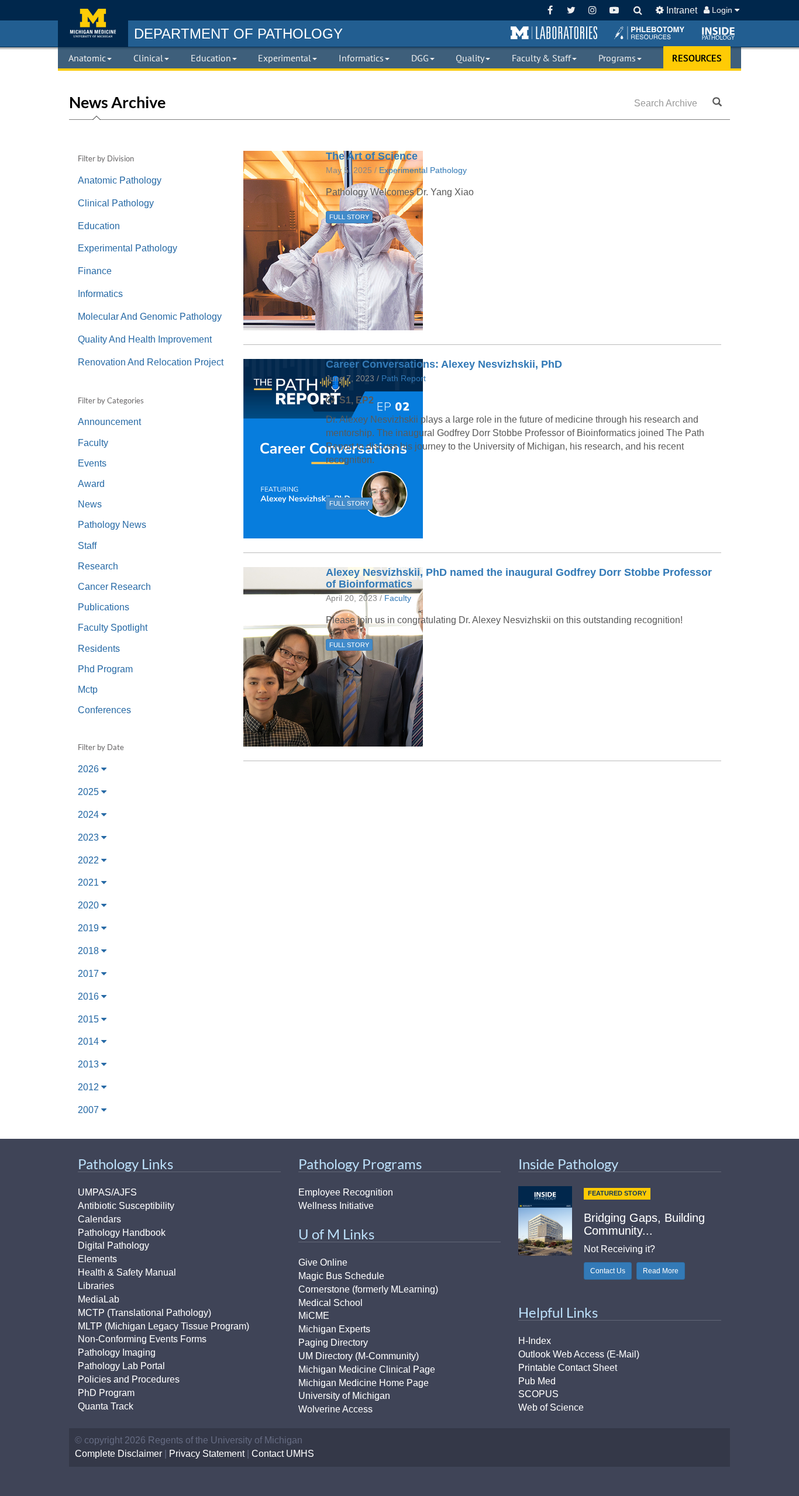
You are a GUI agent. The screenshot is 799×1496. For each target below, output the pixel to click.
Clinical (148, 58)
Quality (470, 58)
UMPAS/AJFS (107, 1192)
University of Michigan (344, 1396)
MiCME (313, 1316)
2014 (89, 1041)
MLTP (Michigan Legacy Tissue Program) (163, 1326)
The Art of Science (372, 156)
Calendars (99, 1219)
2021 (89, 882)
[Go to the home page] (93, 23)
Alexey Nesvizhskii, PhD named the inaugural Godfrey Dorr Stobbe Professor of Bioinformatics (519, 577)
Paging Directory (333, 1343)
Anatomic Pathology (119, 180)
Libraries (96, 1286)
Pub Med (537, 1381)
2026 (89, 769)
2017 (89, 974)
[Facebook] (550, 10)
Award (91, 484)
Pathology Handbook (122, 1233)
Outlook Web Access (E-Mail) (578, 1354)
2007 (89, 1110)
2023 (89, 837)
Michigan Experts (334, 1329)
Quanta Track (105, 1406)
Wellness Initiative (336, 1206)
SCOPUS (538, 1394)
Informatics (361, 58)
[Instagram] (593, 10)
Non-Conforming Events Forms (142, 1339)
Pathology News (112, 525)
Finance (95, 271)
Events (92, 463)
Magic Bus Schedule (341, 1276)
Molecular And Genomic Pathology (150, 317)
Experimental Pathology (127, 248)
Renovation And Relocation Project (150, 362)
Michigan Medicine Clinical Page (366, 1369)
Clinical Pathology (116, 203)
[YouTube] (614, 10)
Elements (97, 1259)
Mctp (88, 690)
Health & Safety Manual (127, 1272)
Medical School (330, 1303)
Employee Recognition (345, 1192)
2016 (89, 996)
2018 (89, 951)
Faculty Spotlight (112, 628)
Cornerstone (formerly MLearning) (368, 1289)
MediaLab (98, 1299)
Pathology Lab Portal (121, 1366)
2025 (89, 792)
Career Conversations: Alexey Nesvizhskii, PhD (444, 364)
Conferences (104, 710)
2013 (89, 1064)
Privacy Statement (206, 1454)
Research (98, 566)
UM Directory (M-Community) (358, 1356)
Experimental (284, 58)
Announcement (109, 422)
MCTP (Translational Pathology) (144, 1313)
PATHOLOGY (238, 34)
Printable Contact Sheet (567, 1368)
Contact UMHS (283, 1454)
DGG (420, 58)
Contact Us (607, 1271)
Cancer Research (114, 587)
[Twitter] (571, 10)
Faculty (93, 443)
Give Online (322, 1262)
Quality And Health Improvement (145, 339)
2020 (89, 905)
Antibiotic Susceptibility (126, 1206)
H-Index (534, 1341)
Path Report (403, 378)
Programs (617, 58)
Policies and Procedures (129, 1379)
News (90, 504)
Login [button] (722, 10)
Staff (87, 546)
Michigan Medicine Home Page (363, 1383)
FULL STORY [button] (349, 216)
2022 (89, 860)
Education (211, 58)
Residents (99, 649)
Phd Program (105, 669)
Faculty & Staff (541, 58)
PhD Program (106, 1393)
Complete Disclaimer (118, 1454)
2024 (89, 815)
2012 (89, 1087)
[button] (554, 33)
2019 (89, 928)
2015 (89, 1019)
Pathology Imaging (117, 1352)
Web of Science (551, 1407)
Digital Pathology (113, 1245)
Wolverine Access (335, 1409)
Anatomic (87, 58)
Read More (661, 1271)
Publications (103, 607)
